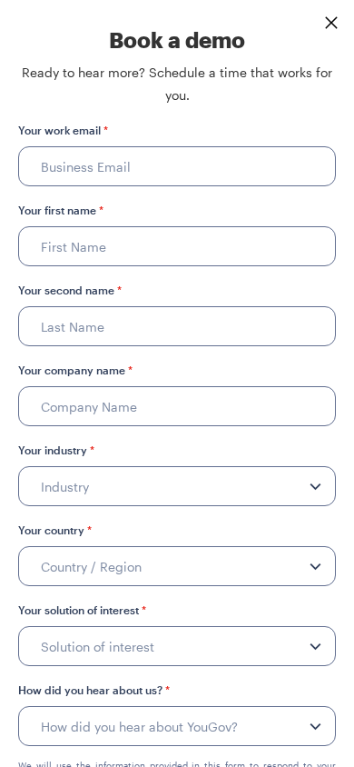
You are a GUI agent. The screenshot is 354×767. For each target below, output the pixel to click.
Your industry (56, 449)
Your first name (60, 210)
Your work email (63, 130)
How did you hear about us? (94, 689)
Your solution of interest (82, 609)
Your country (55, 529)
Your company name (75, 370)
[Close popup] (331, 23)
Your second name (70, 290)
